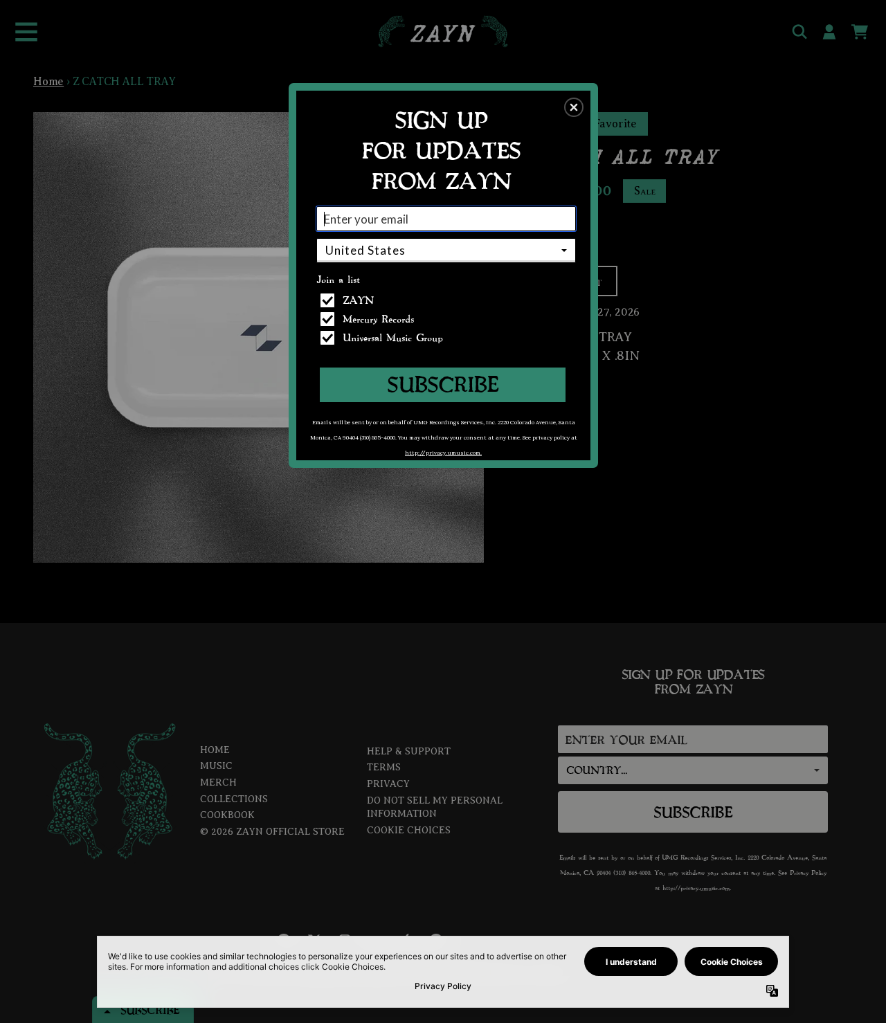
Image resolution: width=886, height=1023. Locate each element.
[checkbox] (448, 300)
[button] (574, 107)
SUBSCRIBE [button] (442, 383)
